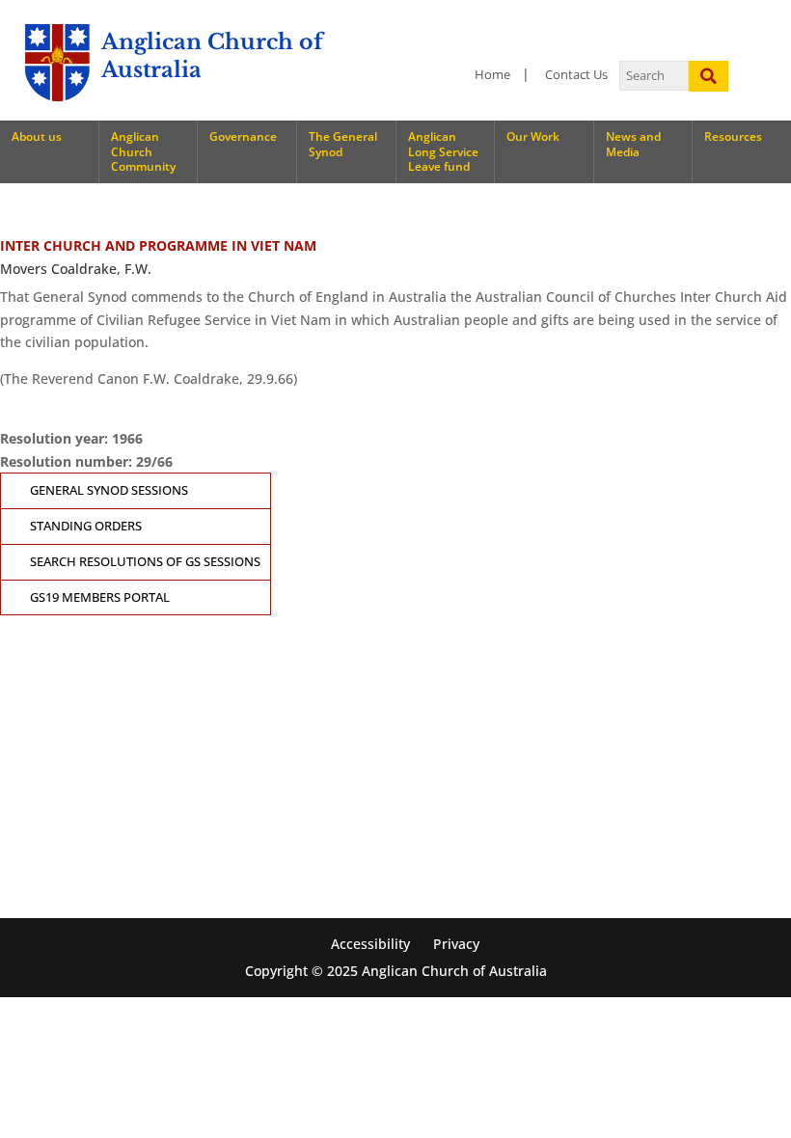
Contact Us (576, 75)
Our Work (532, 136)
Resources (733, 136)
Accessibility (370, 944)
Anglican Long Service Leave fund (443, 151)
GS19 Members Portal (100, 597)
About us (37, 136)
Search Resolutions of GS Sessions (145, 562)
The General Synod (343, 144)
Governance (243, 136)
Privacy (456, 944)
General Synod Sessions (109, 490)
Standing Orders (86, 526)
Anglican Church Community (143, 151)
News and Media (633, 144)
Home (492, 75)
